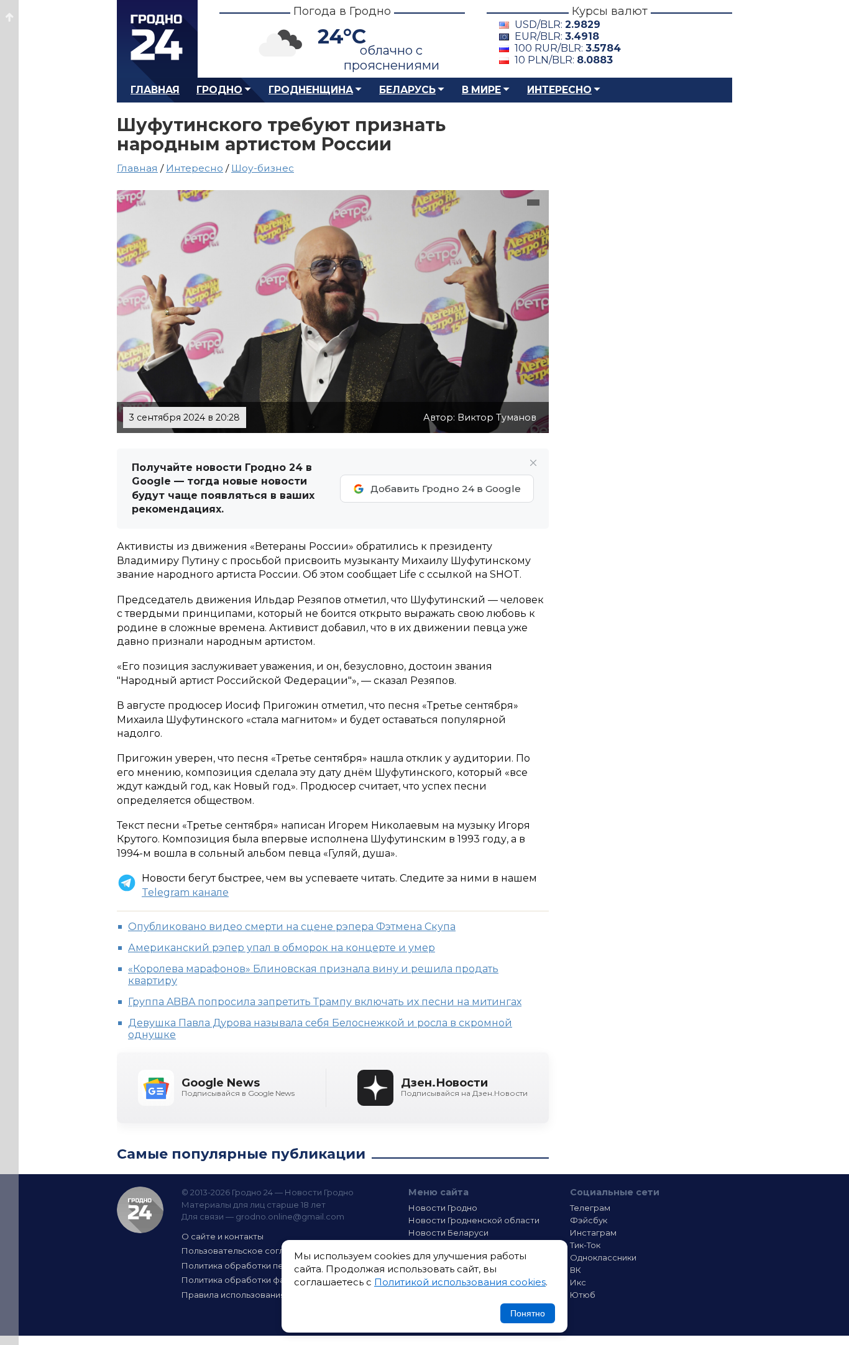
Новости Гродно (442, 1208)
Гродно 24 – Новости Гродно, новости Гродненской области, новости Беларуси (157, 39)
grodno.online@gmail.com (290, 1216)
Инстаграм (593, 1233)
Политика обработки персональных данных (274, 1265)
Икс (578, 1282)
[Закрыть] (533, 462)
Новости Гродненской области (473, 1220)
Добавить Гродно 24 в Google (445, 489)
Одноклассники (603, 1257)
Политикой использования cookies (460, 1282)
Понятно (527, 1313)
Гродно (219, 90)
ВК (575, 1270)
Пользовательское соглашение (249, 1251)
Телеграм (590, 1208)
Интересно (559, 90)
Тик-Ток (585, 1245)
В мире (481, 90)
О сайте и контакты (222, 1236)
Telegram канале (185, 892)
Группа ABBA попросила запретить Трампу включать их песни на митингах (324, 1002)
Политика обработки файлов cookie (258, 1280)
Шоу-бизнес (262, 168)
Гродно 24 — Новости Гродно (140, 1210)
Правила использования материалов (260, 1295)
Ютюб (582, 1295)
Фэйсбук (588, 1220)
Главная (155, 90)
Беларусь (407, 90)
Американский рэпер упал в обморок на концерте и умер (281, 948)
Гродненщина (310, 90)
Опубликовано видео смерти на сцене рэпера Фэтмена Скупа (292, 926)
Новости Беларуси (448, 1233)
